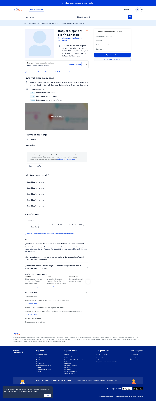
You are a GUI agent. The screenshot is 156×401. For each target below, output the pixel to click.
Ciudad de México (41, 354)
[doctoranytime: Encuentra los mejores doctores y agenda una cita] (25, 23)
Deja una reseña (35, 166)
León (37, 362)
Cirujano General (69, 373)
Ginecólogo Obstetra (70, 365)
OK (47, 395)
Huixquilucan (40, 363)
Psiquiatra (67, 363)
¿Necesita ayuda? (135, 358)
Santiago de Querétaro (50, 23)
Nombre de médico (102, 354)
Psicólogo (67, 354)
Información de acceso (104, 36)
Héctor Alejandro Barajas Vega (71, 311)
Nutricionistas (34, 23)
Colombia (96, 380)
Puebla (38, 360)
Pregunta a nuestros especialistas (106, 362)
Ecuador (102, 380)
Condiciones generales (106, 396)
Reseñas (99, 40)
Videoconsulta (134, 360)
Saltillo (38, 371)
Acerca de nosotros (136, 356)
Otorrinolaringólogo (70, 371)
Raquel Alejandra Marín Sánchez (72, 23)
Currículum (99, 49)
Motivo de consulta (103, 45)
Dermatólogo (68, 356)
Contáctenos (134, 354)
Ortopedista (68, 369)
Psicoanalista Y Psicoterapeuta (74, 360)
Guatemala (109, 380)
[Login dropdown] (139, 9)
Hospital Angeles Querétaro (35, 322)
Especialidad (100, 358)
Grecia (79, 380)
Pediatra (67, 362)
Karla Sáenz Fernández (50, 311)
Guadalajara (40, 358)
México (90, 380)
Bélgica (84, 380)
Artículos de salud (102, 360)
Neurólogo (67, 367)
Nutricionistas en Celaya (34, 300)
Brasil (115, 380)
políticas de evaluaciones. (66, 159)
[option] (35, 281)
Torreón (38, 367)
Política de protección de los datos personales (129, 396)
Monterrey (39, 356)
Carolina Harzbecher (32, 311)
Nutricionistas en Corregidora (55, 300)
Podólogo (67, 358)
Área (97, 356)
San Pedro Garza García (43, 369)
